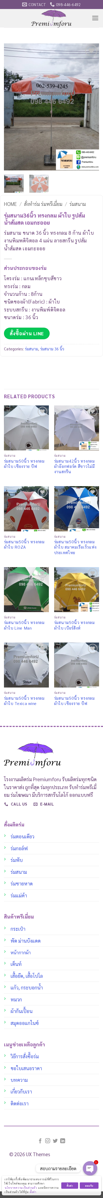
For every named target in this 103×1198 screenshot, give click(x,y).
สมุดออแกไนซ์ (25, 1023)
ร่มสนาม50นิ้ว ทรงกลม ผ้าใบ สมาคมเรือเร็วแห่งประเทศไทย (75, 547)
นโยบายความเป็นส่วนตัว (21, 1187)
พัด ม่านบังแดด (26, 940)
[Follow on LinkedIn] (62, 1141)
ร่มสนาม (77, 204)
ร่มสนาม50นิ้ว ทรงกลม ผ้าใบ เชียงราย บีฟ (24, 463)
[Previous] (12, 107)
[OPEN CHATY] (90, 1168)
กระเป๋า (18, 928)
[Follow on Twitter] (55, 1141)
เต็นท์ (16, 964)
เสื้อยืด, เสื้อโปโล (27, 976)
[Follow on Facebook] (40, 1141)
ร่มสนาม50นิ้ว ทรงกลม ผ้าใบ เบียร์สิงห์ (74, 625)
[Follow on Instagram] (47, 1141)
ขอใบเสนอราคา (26, 1068)
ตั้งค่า (33, 1192)
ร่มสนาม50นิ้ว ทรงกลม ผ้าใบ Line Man (24, 625)
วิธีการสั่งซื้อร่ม (25, 1056)
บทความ (19, 1080)
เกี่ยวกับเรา (21, 1091)
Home (10, 204)
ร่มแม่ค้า (19, 895)
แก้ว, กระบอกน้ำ (27, 987)
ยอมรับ (89, 1185)
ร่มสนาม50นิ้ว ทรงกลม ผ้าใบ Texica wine (24, 700)
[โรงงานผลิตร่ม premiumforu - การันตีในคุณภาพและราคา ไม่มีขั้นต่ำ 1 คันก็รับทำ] (51, 18)
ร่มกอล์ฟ (19, 848)
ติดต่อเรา (20, 1103)
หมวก (16, 999)
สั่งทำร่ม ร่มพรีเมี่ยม (43, 204)
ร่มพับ (17, 860)
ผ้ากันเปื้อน (21, 1011)
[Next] (90, 107)
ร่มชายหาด (22, 883)
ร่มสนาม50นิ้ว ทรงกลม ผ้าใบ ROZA (24, 544)
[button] (95, 18)
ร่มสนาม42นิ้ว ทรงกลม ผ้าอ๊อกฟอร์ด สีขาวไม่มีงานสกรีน (74, 466)
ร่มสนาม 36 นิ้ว (52, 348)
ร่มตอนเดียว (22, 836)
